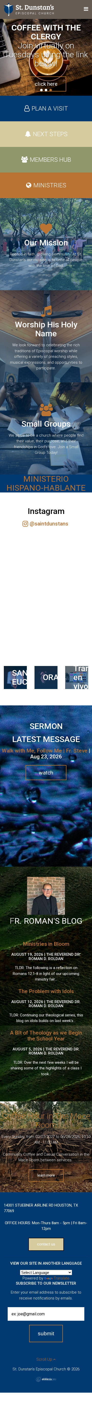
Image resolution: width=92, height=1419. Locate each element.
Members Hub (50, 159)
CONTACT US (46, 1244)
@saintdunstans (49, 524)
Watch (46, 773)
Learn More (46, 1175)
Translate (62, 1278)
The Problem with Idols (46, 991)
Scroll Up (44, 1359)
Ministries (49, 185)
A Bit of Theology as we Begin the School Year (46, 1036)
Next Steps (50, 134)
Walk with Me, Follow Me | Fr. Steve (44, 751)
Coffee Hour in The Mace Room (46, 1120)
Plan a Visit (50, 108)
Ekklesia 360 (46, 1379)
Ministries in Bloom (46, 944)
